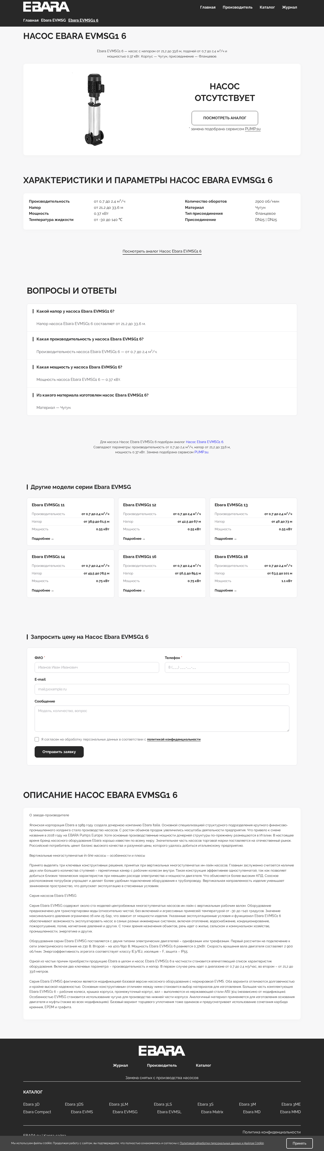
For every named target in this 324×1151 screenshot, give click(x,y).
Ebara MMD (290, 1112)
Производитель (238, 7)
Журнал (289, 7)
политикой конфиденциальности (174, 739)
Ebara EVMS (82, 1112)
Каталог (267, 7)
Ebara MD (251, 1112)
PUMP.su (253, 129)
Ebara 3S (205, 1104)
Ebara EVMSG (125, 1112)
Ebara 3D (31, 1104)
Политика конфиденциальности (272, 1132)
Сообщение (45, 701)
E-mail (40, 679)
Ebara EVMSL (169, 1112)
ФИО (40, 658)
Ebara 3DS (74, 1104)
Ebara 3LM (118, 1104)
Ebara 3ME (291, 1104)
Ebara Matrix (212, 1112)
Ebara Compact (37, 1112)
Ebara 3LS (163, 1104)
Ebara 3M (247, 1104)
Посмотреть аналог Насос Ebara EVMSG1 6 (162, 251)
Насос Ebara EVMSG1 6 (204, 442)
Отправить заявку (59, 752)
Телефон (173, 658)
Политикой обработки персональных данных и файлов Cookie (222, 1143)
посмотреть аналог (224, 118)
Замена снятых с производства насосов (162, 1077)
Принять (299, 1143)
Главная (208, 7)
